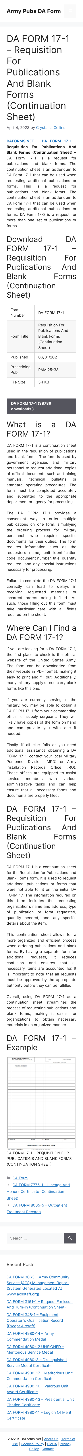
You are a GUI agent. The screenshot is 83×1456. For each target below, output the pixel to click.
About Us (51, 1439)
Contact (48, 1449)
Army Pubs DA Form (34, 11)
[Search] (70, 1238)
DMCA (52, 1444)
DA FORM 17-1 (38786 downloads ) (31, 406)
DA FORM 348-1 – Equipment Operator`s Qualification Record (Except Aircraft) (35, 1320)
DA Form (20, 1178)
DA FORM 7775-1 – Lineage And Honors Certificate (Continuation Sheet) (38, 1192)
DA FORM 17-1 (56, 141)
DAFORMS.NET (20, 141)
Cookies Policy (32, 1444)
